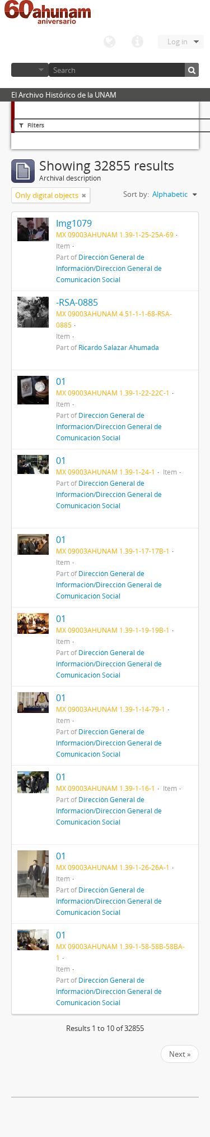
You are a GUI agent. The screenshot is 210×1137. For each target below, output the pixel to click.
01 (61, 381)
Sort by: (136, 194)
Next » (179, 1054)
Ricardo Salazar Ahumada (118, 347)
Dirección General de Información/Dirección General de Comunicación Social (109, 268)
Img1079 (74, 223)
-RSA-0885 (77, 302)
